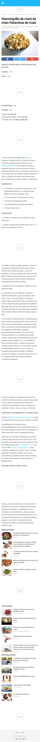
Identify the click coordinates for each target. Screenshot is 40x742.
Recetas (4, 14)
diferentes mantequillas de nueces (19, 417)
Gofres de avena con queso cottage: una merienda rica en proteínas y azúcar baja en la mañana (25, 544)
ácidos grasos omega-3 (20, 448)
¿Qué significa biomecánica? (22, 636)
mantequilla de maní (9, 166)
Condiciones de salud (14, 14)
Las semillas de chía (26, 445)
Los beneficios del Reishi (21, 694)
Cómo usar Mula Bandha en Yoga (24, 676)
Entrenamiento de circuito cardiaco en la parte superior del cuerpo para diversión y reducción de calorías (25, 647)
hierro (28, 158)
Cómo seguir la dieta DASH (22, 685)
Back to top (20, 732)
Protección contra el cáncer (29, 14)
